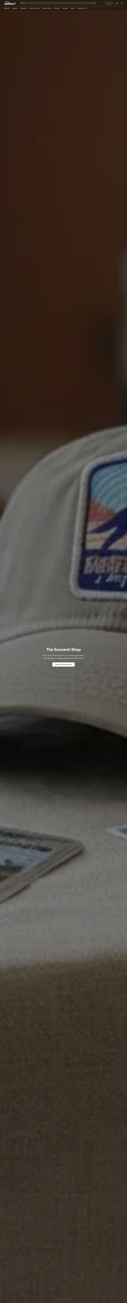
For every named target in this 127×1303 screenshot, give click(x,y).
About (72, 8)
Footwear (23, 8)
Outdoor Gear (46, 8)
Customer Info (82, 8)
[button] (10, 3)
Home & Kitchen (34, 8)
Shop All (7, 8)
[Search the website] (94, 3)
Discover (57, 8)
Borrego (65, 8)
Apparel (15, 8)
